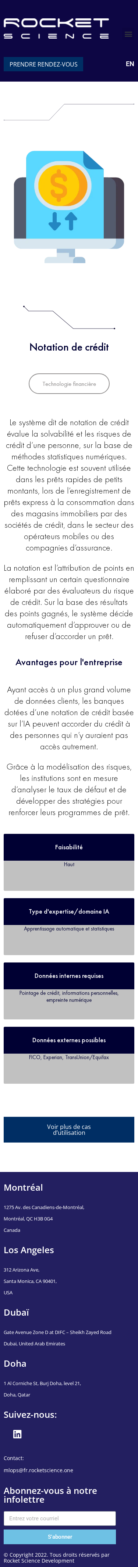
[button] (128, 34)
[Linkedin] (18, 1434)
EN (130, 64)
